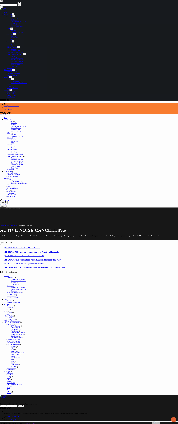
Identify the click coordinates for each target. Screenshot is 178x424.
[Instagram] (3, 113)
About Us (6, 190)
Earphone (14, 134)
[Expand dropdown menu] (14, 121)
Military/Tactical (12, 149)
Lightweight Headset (17, 163)
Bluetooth (10, 138)
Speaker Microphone (17, 136)
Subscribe (21, 406)
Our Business (8, 119)
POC (8, 133)
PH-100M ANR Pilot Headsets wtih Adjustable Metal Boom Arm (34, 267)
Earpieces (14, 158)
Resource (6, 178)
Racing (9, 144)
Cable (13, 148)
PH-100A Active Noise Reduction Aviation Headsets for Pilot (32, 260)
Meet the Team (11, 195)
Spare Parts (14, 168)
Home (5, 118)
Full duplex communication (15, 154)
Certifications (11, 196)
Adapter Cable (15, 129)
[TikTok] (10, 113)
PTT (12, 143)
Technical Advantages (13, 174)
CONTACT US (6, 200)
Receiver (13, 139)
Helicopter (14, 124)
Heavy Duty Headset (17, 161)
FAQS (9, 186)
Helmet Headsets (16, 128)
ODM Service (8, 171)
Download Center (12, 188)
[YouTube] (8, 113)
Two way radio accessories (15, 156)
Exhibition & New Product (19, 183)
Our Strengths (11, 191)
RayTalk (2, 397)
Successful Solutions (13, 176)
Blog (8, 184)
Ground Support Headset (18, 126)
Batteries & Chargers (17, 164)
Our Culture (10, 193)
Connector (10, 169)
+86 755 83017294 (9, 109)
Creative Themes (30, 423)
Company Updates (16, 181)
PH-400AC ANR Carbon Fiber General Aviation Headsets (31, 252)
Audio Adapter (15, 166)
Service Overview (12, 173)
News (9, 179)
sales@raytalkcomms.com (11, 106)
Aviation (9, 121)
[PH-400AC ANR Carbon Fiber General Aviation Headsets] (22, 248)
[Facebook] (1, 113)
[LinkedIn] (5, 113)
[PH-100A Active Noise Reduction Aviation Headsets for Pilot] (24, 256)
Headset (13, 146)
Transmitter (14, 141)
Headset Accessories (17, 131)
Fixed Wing (14, 123)
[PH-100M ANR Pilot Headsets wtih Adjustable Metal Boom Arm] (24, 264)
